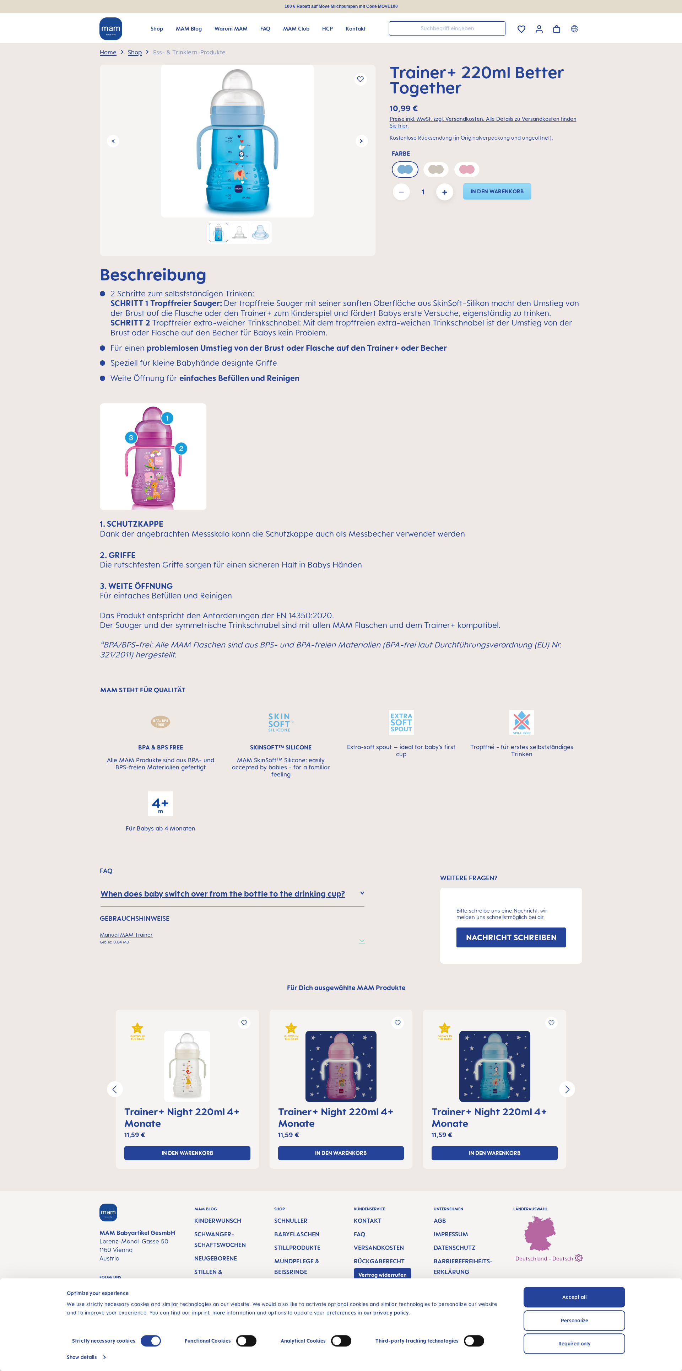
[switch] (246, 1340)
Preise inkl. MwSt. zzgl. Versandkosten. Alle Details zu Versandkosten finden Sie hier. (483, 122)
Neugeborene (215, 1258)
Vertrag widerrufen (382, 1275)
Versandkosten (379, 1247)
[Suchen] (498, 28)
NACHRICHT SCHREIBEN (511, 937)
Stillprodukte (297, 1247)
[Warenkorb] (557, 28)
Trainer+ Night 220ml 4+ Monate (182, 1117)
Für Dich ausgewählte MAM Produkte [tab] (346, 987)
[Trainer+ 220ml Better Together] (237, 141)
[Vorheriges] (113, 141)
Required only (574, 1343)
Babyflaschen (296, 1234)
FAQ (359, 1234)
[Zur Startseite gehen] (110, 28)
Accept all (574, 1297)
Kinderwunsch (217, 1220)
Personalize (574, 1320)
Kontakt (367, 1220)
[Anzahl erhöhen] (444, 191)
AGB (440, 1220)
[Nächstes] (362, 141)
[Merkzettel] (521, 28)
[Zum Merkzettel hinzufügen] (360, 79)
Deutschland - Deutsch (545, 1259)
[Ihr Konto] (539, 28)
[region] (237, 160)
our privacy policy (386, 1313)
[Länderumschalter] (575, 28)
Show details (82, 1357)
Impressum (451, 1234)
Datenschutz (454, 1247)
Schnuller (291, 1220)
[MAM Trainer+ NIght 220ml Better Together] (187, 1066)
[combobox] (447, 28)
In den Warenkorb (497, 191)
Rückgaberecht (379, 1261)
